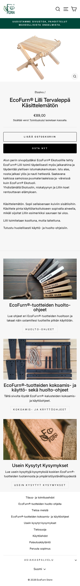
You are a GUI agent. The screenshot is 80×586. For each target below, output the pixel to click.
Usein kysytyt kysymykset (40, 485)
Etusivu (39, 92)
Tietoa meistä (40, 510)
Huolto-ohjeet (40, 329)
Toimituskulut (37, 120)
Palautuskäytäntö (40, 542)
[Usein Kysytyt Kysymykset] (40, 439)
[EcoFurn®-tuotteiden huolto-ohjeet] (40, 279)
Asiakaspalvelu (39, 560)
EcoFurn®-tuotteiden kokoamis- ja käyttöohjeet (40, 516)
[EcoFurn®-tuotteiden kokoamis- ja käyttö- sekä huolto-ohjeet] (40, 359)
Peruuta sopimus (40, 548)
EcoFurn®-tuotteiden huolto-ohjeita (40, 503)
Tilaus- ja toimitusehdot (40, 497)
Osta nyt (40, 148)
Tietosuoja (40, 529)
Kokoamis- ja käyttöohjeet (40, 409)
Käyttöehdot (40, 535)
